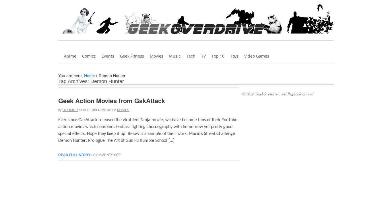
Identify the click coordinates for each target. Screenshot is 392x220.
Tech (190, 56)
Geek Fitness (132, 56)
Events (108, 56)
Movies (156, 56)
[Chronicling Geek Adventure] (196, 36)
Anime (70, 56)
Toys (234, 56)
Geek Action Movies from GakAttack (111, 100)
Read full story (74, 155)
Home (89, 75)
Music (175, 56)
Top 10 (217, 56)
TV (203, 56)
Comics (89, 56)
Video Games (256, 56)
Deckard (70, 110)
